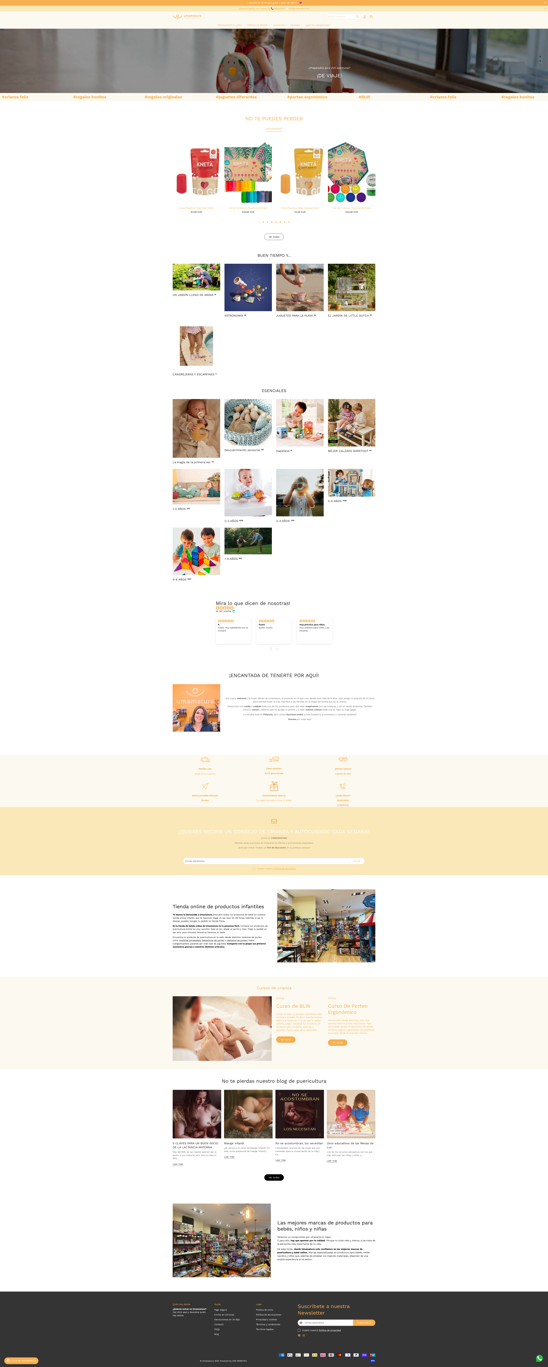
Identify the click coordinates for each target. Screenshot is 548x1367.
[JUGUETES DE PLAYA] (300, 287)
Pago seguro (220, 1310)
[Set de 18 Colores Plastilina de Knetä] (248, 172)
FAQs (217, 1329)
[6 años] (196, 551)
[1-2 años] (196, 486)
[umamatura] (187, 16)
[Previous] (162, 172)
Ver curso (286, 1039)
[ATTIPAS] (351, 422)
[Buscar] (357, 17)
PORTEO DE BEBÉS (257, 25)
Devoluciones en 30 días (227, 1319)
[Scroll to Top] (542, 1351)
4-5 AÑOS (337, 501)
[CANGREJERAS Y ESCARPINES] (196, 346)
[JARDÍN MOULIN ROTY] (196, 277)
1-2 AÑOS (181, 509)
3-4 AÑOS (285, 521)
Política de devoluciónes (268, 1314)
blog (216, 1334)
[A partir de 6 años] (248, 541)
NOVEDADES (274, 128)
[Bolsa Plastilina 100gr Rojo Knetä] (196, 172)
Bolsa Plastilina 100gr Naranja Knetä (300, 208)
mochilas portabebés (190, 940)
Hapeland (284, 451)
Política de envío (264, 1310)
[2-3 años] (248, 492)
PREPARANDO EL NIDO (230, 25)
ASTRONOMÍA (235, 315)
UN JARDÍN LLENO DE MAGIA (194, 295)
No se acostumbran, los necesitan (299, 1143)
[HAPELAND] (300, 422)
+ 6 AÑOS (233, 558)
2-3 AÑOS (233, 521)
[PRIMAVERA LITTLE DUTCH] (351, 287)
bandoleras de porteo (213, 940)
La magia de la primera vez (193, 462)
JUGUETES (279, 25)
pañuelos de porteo (237, 940)
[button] (371, 16)
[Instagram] (303, 1335)
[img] (275, 608)
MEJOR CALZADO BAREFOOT (349, 451)
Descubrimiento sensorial (244, 450)
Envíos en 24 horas (224, 1314)
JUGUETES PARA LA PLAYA (296, 315)
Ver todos (274, 1177)
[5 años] (351, 483)
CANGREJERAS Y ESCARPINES (194, 374)
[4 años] (300, 492)
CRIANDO (295, 25)
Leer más (178, 1164)
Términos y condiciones (268, 1324)
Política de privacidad (285, 868)
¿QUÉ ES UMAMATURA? (318, 25)
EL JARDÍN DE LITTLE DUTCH (350, 315)
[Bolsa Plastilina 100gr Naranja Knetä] (300, 172)
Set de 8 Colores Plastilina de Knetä (352, 208)
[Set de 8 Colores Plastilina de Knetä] (351, 172)
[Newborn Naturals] (196, 428)
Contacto (219, 1324)
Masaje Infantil (234, 1143)
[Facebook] (299, 1335)
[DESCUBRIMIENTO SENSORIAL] (248, 422)
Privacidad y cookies (266, 1319)
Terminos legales (265, 1329)
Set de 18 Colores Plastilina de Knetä (248, 208)
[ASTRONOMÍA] (248, 287)
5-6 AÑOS (182, 579)
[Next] (385, 172)
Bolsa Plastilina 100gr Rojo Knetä (196, 208)
